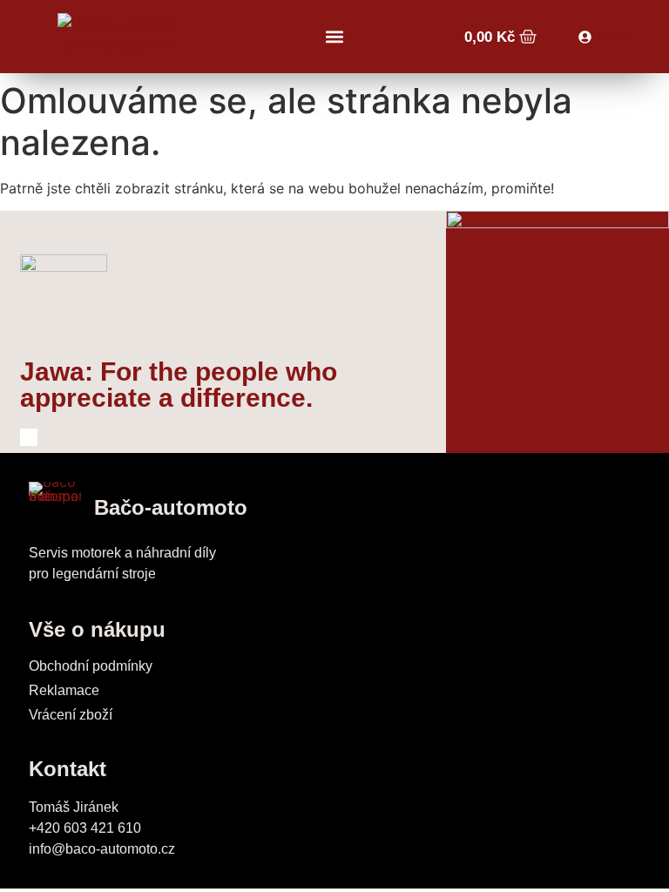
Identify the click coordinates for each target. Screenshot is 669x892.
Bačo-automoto (170, 507)
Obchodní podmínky (90, 666)
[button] (334, 37)
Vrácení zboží (70, 714)
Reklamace (64, 690)
